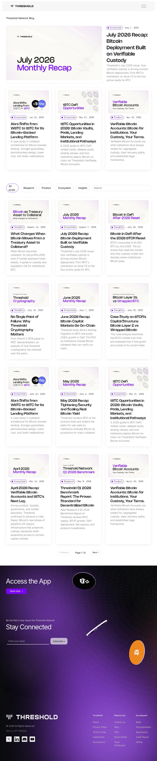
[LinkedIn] (16, 739)
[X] (9, 739)
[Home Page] (22, 6)
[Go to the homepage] (32, 717)
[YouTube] (32, 739)
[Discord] (24, 739)
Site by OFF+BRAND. (16, 731)
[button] (143, 6)
